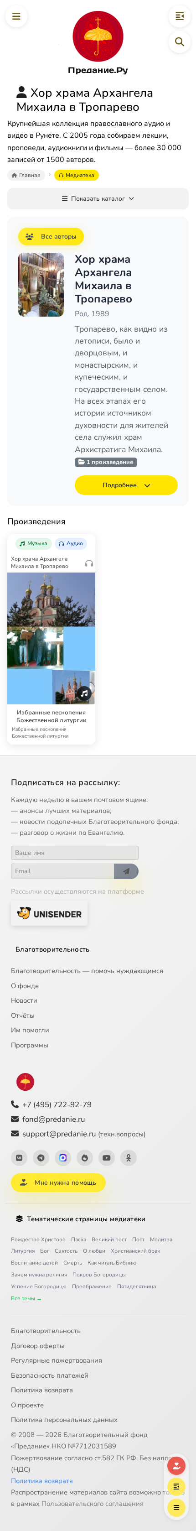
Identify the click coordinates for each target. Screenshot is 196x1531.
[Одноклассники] (128, 1158)
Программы (29, 1045)
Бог (44, 1251)
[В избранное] (67, 540)
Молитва (161, 1239)
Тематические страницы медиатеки (86, 1219)
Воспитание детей (34, 1262)
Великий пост (109, 1239)
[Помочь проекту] (176, 1466)
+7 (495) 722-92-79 (57, 1104)
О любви (94, 1251)
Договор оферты (38, 1345)
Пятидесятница (136, 1286)
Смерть (72, 1262)
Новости (24, 1000)
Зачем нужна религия (39, 1274)
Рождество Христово (38, 1239)
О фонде (25, 985)
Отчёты (23, 1015)
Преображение (92, 1286)
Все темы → (26, 1298)
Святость (66, 1251)
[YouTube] (106, 1158)
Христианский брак (135, 1251)
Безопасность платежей (49, 1375)
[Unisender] (49, 913)
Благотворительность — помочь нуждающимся (87, 970)
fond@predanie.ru (53, 1119)
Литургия (23, 1251)
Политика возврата (42, 1390)
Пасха (78, 1239)
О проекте (27, 1405)
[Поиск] (180, 42)
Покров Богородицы (99, 1274)
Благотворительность (52, 949)
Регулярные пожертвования (56, 1360)
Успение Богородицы (39, 1286)
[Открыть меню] (16, 16)
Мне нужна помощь (65, 1182)
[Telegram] (41, 1158)
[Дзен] (85, 1158)
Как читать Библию (112, 1262)
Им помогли (30, 1030)
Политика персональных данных (64, 1419)
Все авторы (59, 236)
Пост (138, 1239)
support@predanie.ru (84, 1134)
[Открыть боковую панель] (180, 16)
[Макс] (63, 1158)
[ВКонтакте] (19, 1158)
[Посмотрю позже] (84, 540)
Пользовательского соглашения (92, 1503)
